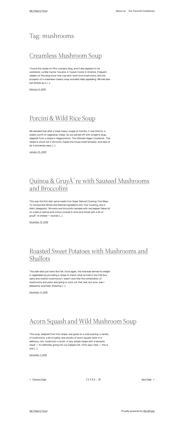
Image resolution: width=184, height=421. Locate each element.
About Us (121, 11)
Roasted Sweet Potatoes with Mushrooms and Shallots (88, 254)
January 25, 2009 (37, 152)
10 (99, 379)
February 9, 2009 (37, 89)
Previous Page (37, 379)
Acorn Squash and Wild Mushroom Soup (82, 321)
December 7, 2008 (38, 355)
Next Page (148, 379)
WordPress (149, 411)
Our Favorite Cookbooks (142, 11)
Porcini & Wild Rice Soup (62, 118)
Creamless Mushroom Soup (65, 55)
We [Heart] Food (38, 11)
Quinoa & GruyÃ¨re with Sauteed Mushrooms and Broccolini (89, 184)
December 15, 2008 (38, 222)
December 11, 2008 (38, 292)
